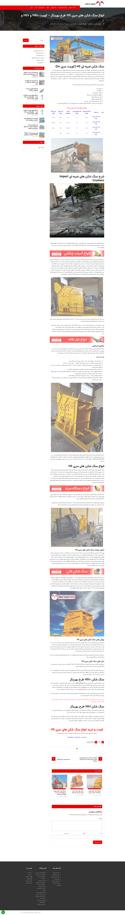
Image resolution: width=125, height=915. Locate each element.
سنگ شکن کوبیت (55, 875)
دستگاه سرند (40, 62)
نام (101, 833)
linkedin (28, 879)
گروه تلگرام (28, 883)
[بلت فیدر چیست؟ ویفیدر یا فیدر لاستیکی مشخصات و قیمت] (41, 82)
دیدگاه (100, 819)
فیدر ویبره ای (56, 879)
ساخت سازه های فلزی (38, 50)
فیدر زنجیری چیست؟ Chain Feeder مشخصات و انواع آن (31, 134)
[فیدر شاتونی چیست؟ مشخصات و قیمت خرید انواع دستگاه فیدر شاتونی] (41, 126)
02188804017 (77, 737)
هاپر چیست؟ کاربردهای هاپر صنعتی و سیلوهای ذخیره (31, 119)
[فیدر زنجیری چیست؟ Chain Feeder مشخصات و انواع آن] (41, 135)
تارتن (100, 742)
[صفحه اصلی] (103, 24)
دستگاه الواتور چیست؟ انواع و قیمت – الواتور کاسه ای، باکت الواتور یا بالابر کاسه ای (31, 96)
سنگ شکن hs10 (39, 53)
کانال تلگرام (28, 881)
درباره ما (28, 873)
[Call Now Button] (3, 912)
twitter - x (28, 877)
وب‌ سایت (66, 833)
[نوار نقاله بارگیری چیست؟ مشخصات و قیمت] (41, 90)
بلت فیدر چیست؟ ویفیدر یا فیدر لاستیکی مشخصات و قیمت (31, 82)
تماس (29, 875)
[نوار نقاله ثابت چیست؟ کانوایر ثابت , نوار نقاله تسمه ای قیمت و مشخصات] (41, 74)
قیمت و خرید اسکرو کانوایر (37, 58)
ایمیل (83, 833)
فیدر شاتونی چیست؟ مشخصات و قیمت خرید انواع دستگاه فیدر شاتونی (31, 126)
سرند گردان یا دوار (55, 881)
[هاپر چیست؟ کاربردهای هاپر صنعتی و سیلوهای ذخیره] (41, 120)
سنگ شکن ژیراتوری (55, 877)
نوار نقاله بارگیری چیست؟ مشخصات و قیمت (32, 89)
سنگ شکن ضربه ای (90, 742)
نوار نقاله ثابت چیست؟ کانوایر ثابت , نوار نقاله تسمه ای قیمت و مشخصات (30, 74)
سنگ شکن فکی (39, 55)
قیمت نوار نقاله (40, 60)
